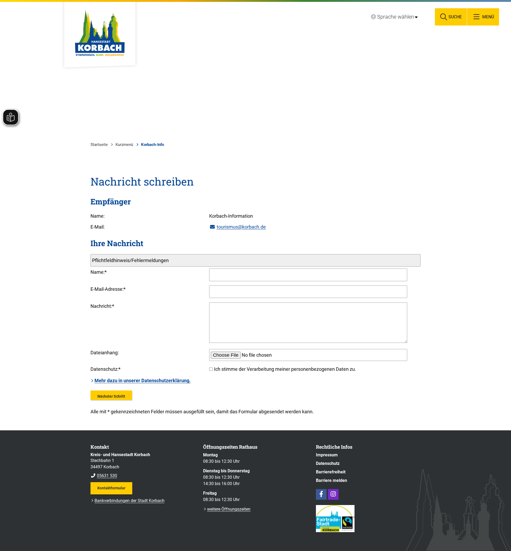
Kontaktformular (111, 488)
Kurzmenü (124, 144)
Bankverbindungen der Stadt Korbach (129, 500)
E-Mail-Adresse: (108, 289)
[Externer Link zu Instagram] (333, 494)
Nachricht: (102, 306)
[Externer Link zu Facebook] (321, 494)
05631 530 (103, 475)
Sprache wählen (395, 17)
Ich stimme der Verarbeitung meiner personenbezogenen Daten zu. (285, 369)
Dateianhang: (104, 352)
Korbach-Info (152, 144)
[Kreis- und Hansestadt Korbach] (142, 465)
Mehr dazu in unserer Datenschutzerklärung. (142, 380)
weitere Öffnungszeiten (228, 509)
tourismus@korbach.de (241, 227)
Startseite (99, 144)
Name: (98, 272)
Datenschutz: (105, 369)
